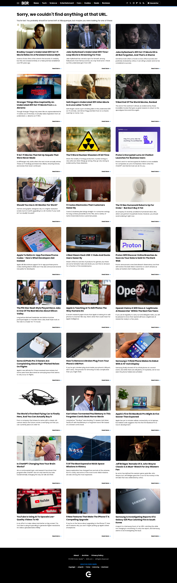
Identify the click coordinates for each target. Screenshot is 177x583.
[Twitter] (130, 3)
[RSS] (143, 3)
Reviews (106, 3)
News (36, 3)
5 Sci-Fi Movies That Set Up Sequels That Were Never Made (37, 156)
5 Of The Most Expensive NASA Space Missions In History (85, 465)
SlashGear (104, 567)
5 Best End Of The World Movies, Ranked (136, 102)
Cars (79, 3)
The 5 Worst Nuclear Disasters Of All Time (87, 155)
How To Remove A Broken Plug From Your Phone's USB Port (87, 362)
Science (53, 3)
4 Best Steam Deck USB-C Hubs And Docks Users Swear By (88, 256)
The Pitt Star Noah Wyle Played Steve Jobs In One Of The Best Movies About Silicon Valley (39, 311)
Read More (56, 68)
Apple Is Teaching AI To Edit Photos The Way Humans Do (86, 309)
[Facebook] (127, 3)
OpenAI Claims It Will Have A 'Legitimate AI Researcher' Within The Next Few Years (137, 309)
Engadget (72, 567)
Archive (85, 555)
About (76, 555)
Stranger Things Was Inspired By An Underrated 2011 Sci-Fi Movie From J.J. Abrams (37, 105)
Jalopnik (80, 567)
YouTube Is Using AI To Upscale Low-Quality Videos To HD (36, 518)
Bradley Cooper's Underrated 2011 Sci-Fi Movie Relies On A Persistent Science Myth (38, 53)
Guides (87, 3)
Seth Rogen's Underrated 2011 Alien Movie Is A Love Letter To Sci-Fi (87, 103)
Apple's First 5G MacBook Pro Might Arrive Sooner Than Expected (137, 415)
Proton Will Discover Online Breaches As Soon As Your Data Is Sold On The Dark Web (136, 258)
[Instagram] (133, 3)
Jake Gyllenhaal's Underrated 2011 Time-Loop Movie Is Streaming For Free (87, 53)
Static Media (78, 559)
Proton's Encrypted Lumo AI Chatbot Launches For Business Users (134, 156)
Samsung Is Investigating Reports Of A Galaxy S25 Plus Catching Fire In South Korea (136, 519)
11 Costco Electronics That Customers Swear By (85, 206)
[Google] (140, 3)
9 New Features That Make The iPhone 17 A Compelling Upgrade (87, 518)
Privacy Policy (97, 555)
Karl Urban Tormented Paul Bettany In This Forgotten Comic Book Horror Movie (88, 415)
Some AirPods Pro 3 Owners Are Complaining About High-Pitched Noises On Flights (38, 363)
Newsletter (154, 3)
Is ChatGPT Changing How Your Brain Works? (36, 465)
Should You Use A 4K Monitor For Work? (37, 205)
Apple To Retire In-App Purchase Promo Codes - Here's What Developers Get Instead (37, 258)
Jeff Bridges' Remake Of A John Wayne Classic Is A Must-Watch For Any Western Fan (137, 466)
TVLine (88, 567)
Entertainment (67, 3)
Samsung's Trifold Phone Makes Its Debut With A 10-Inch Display (137, 362)
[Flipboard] (137, 3)
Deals (96, 3)
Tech (44, 3)
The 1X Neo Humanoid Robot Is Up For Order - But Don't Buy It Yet (135, 206)
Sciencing (95, 567)
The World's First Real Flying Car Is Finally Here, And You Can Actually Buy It (38, 415)
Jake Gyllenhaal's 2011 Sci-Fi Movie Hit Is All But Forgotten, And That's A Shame (136, 53)
